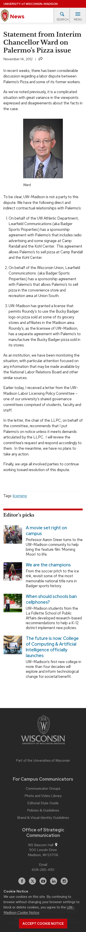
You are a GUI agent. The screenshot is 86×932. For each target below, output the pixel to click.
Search (62, 19)
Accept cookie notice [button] (43, 923)
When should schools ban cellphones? (51, 599)
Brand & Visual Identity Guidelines (43, 818)
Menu (78, 19)
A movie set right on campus (46, 530)
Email (43, 864)
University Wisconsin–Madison (31, 4)
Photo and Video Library (43, 796)
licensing (20, 495)
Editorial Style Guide (43, 803)
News (16, 16)
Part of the (43, 760)
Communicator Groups (43, 788)
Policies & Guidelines (43, 810)
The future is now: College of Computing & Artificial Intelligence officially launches (52, 646)
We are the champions (48, 565)
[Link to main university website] (43, 730)
